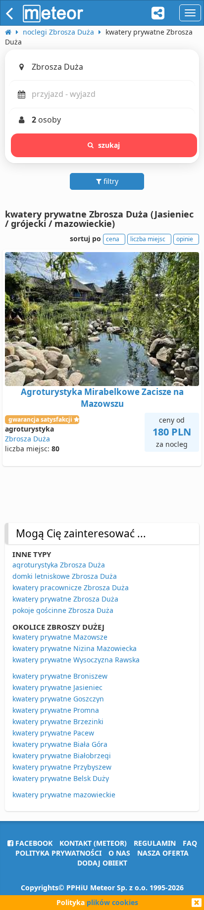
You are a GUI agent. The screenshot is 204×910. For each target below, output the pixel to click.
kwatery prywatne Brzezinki (57, 721)
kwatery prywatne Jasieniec (57, 687)
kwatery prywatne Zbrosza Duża (65, 599)
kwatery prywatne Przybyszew (61, 767)
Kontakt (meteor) (93, 843)
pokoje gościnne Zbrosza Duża (62, 610)
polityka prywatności (58, 853)
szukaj (109, 145)
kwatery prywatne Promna (55, 710)
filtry (110, 181)
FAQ (190, 843)
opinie (184, 239)
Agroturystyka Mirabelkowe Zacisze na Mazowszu (102, 397)
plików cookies (112, 902)
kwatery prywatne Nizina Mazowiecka (74, 648)
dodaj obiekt (102, 862)
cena (112, 239)
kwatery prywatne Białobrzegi (61, 755)
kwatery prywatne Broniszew (59, 676)
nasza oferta (163, 853)
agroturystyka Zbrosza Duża (58, 564)
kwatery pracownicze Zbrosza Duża (70, 587)
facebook (32, 843)
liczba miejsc (147, 239)
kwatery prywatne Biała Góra (59, 744)
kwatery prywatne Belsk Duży (60, 778)
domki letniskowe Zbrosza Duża (64, 576)
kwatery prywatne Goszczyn (58, 698)
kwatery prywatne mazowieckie (63, 794)
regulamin (155, 843)
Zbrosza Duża (27, 438)
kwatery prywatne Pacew (53, 732)
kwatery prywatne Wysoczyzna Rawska (76, 659)
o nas (119, 853)
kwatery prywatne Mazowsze (59, 637)
